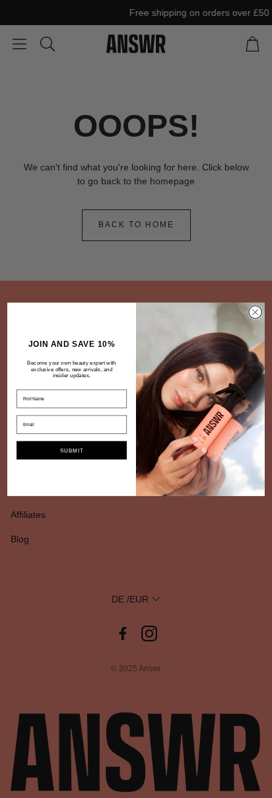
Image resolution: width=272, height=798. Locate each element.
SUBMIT (71, 450)
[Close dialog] (255, 311)
